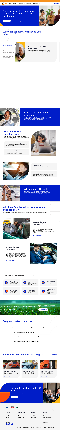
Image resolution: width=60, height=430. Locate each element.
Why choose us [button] (21, 417)
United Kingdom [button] (8, 415)
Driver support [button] (28, 3)
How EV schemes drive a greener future (28, 371)
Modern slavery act (38, 427)
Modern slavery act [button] (46, 420)
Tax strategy (44, 427)
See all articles (54, 354)
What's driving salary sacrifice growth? (10, 371)
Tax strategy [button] (45, 422)
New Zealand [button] (8, 419)
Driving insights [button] (33, 415)
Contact (56, 3)
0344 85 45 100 (8, 422)
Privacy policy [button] (45, 419)
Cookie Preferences (51, 427)
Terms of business (19, 427)
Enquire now (7, 20)
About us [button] (19, 415)
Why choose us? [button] (35, 3)
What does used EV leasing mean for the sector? (47, 371)
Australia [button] (7, 417)
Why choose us (16, 20)
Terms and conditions (26, 427)
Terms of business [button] (46, 415)
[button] (52, 3)
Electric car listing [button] (34, 419)
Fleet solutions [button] (21, 3)
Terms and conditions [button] (47, 417)
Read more (7, 375)
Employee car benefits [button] (12, 3)
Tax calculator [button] (33, 417)
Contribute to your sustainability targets (8, 51)
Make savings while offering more (8, 57)
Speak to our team (43, 309)
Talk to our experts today (37, 235)
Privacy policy (32, 427)
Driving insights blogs (53, 0)
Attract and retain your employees (7, 46)
